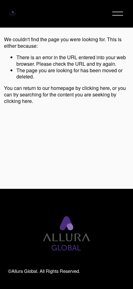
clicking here (96, 87)
